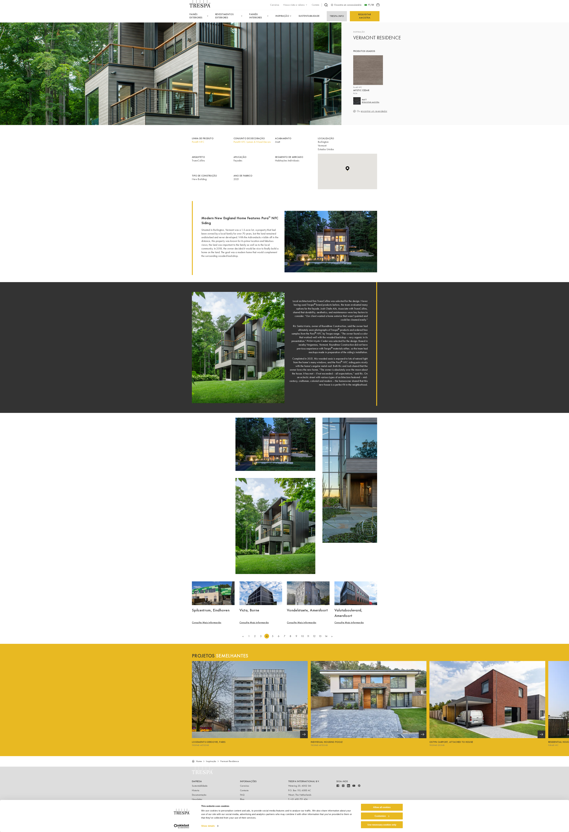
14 (326, 636)
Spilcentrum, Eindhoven (211, 610)
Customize (380, 816)
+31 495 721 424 (299, 799)
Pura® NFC (198, 141)
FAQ (242, 794)
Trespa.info (337, 16)
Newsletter (197, 799)
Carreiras (244, 785)
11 (308, 636)
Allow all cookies (382, 807)
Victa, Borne (249, 610)
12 (314, 636)
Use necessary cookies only (381, 824)
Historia (195, 790)
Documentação (199, 794)
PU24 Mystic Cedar (318, 341)
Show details (208, 826)
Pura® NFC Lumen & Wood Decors (252, 141)
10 (302, 636)
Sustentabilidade (199, 785)
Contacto (244, 790)
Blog (242, 799)
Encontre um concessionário (347, 4)
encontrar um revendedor (374, 111)
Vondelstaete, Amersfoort (307, 610)
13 (320, 636)
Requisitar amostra (364, 16)
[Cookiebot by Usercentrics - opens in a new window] (182, 826)
